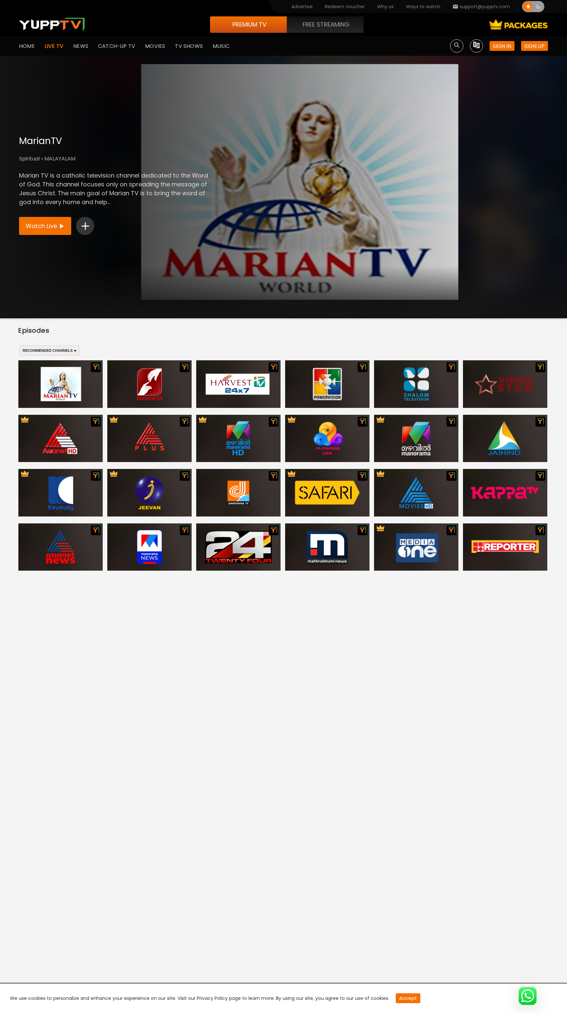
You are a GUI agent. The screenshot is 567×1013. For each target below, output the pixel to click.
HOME (27, 46)
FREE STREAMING (326, 24)
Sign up (534, 46)
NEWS (80, 46)
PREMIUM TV (249, 24)
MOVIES (155, 46)
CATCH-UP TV (116, 46)
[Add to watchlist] (85, 226)
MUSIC (221, 46)
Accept (408, 998)
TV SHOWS (189, 46)
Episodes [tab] (34, 330)
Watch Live (41, 226)
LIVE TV (54, 46)
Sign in (502, 46)
